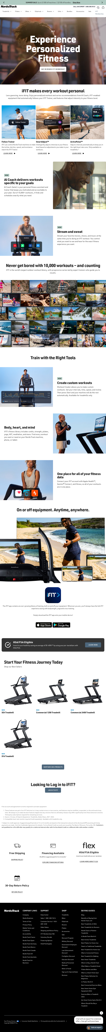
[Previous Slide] (4, 2)
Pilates (17, 11)
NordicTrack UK (28, 954)
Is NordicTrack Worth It (88, 936)
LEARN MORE (93, 645)
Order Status (45, 927)
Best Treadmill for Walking (89, 956)
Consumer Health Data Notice (30, 1021)
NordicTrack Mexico (29, 947)
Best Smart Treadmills (88, 959)
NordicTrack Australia (29, 957)
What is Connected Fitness (90, 953)
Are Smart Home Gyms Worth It (91, 1000)
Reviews (64, 975)
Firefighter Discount (68, 956)
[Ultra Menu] (62, 11)
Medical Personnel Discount (68, 964)
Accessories (80, 11)
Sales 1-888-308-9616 (48, 918)
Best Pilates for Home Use (89, 943)
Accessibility (27, 934)
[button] (98, 7)
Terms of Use (27, 921)
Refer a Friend (66, 968)
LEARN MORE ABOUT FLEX (89, 861)
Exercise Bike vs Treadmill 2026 (89, 995)
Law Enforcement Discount (67, 951)
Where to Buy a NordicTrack (90, 963)
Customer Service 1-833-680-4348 (49, 923)
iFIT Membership (99, 12)
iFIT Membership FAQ (47, 934)
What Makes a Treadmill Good (90, 966)
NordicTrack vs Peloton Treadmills (88, 932)
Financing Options (46, 940)
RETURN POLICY (17, 892)
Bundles (69, 11)
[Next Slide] (102, 2)
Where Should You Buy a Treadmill (89, 1004)
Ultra (59, 11)
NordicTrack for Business (28, 961)
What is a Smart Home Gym (90, 973)
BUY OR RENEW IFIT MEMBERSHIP (53, 69)
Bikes (27, 11)
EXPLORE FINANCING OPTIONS (53, 862)
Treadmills (5, 11)
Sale (89, 11)
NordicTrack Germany (30, 944)
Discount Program (67, 938)
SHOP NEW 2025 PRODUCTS (53, 767)
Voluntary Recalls (46, 937)
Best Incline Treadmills (88, 939)
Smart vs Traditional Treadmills (91, 946)
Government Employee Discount (69, 946)
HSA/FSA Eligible (46, 944)
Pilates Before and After (89, 969)
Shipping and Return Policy (49, 930)
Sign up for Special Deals (70, 972)
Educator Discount (68, 959)
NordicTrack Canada (29, 950)
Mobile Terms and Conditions (28, 929)
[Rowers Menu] (53, 11)
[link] (9, 7)
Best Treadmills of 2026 (89, 924)
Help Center (44, 915)
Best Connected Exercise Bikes (91, 985)
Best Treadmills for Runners (90, 927)
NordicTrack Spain (28, 940)
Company (26, 915)
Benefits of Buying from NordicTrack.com (89, 919)
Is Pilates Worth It (87, 982)
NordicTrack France (29, 937)
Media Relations (28, 918)
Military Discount (67, 941)
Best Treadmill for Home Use (90, 949)
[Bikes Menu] (30, 11)
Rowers (49, 11)
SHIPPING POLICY (17, 859)
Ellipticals (38, 11)
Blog (82, 915)
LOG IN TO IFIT (53, 790)
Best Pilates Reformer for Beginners (89, 977)
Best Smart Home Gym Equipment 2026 (88, 990)
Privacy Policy (27, 925)
